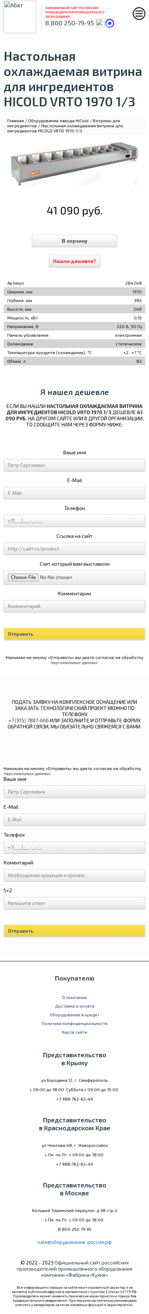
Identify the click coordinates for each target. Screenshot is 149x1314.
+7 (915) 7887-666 (28, 720)
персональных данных (74, 662)
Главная (15, 120)
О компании (74, 997)
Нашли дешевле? (74, 261)
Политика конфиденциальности (74, 1023)
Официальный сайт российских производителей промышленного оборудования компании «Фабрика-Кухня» (74, 1268)
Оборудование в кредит (74, 1014)
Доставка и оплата (74, 1005)
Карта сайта (74, 1031)
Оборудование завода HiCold (58, 120)
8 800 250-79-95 (69, 23)
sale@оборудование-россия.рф (74, 1242)
